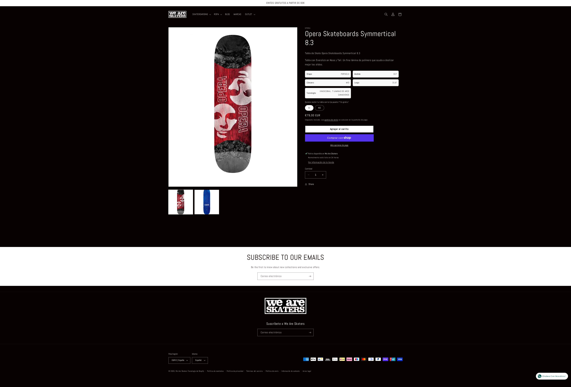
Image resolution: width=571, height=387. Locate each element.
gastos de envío (331, 120)
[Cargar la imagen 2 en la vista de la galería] (206, 202)
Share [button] (311, 184)
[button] (201, 14)
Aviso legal (307, 371)
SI (309, 107)
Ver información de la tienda (321, 162)
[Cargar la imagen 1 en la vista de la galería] (180, 202)
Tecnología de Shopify (196, 371)
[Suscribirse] (310, 276)
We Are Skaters (181, 371)
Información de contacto (290, 371)
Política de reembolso (215, 371)
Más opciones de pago (339, 145)
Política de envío (272, 371)
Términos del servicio (254, 371)
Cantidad (308, 168)
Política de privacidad (235, 371)
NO (319, 107)
